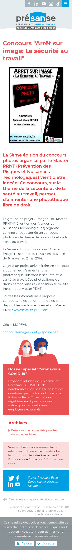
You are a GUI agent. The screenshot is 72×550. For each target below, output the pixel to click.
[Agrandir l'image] (36, 105)
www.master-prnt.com (31, 310)
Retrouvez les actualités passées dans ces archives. (34, 432)
